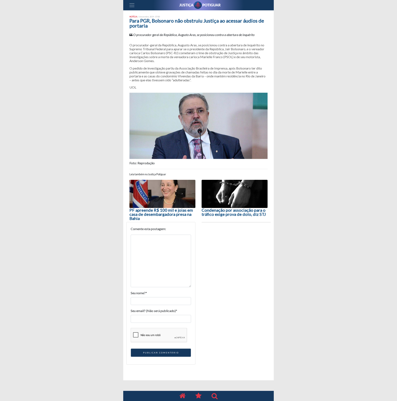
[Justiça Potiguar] (182, 396)
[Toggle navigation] (132, 5)
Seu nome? (139, 293)
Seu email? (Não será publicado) (154, 311)
